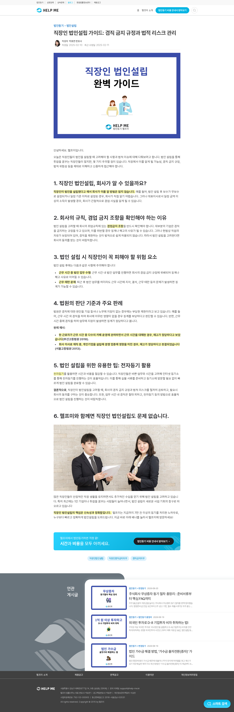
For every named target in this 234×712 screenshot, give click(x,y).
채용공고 (97, 2)
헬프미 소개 (147, 10)
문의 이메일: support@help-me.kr (125, 688)
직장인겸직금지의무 (118, 558)
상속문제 (60, 2)
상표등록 (50, 2)
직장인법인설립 (96, 558)
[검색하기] (194, 10)
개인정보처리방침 (189, 674)
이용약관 (150, 674)
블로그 (70, 2)
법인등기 (39, 2)
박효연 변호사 (75, 41)
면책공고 (114, 674)
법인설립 (71, 25)
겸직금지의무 (139, 558)
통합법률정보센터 (83, 2)
